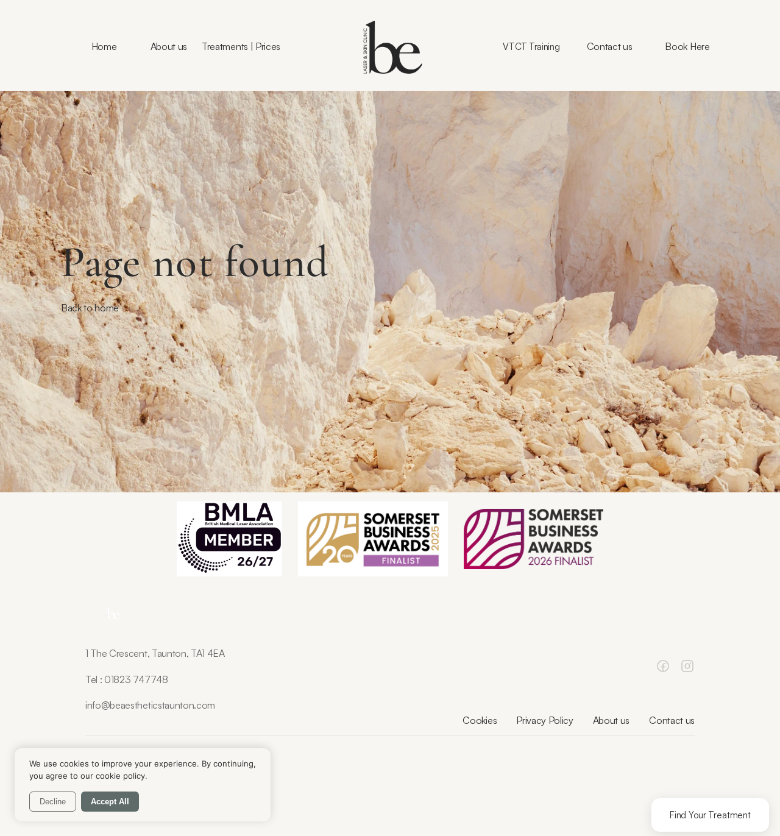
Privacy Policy (544, 720)
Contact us (610, 46)
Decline (53, 801)
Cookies (480, 720)
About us (169, 46)
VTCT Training (531, 46)
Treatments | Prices (241, 46)
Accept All (110, 801)
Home (104, 46)
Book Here (687, 46)
